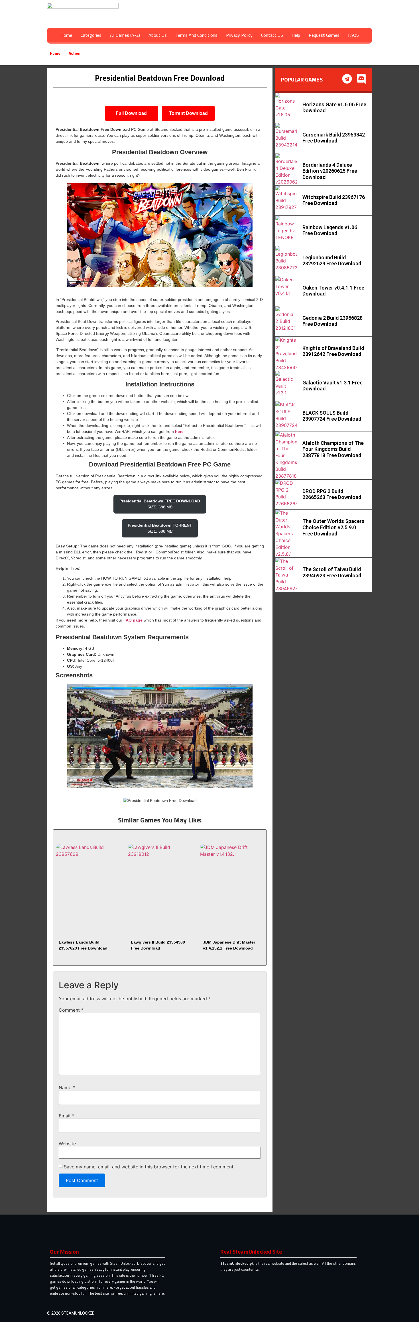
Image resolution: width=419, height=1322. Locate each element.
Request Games (324, 35)
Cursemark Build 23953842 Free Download (333, 138)
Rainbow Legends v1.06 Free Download (329, 230)
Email (66, 1115)
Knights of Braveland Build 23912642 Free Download (333, 351)
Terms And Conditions (196, 35)
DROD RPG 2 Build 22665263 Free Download (331, 494)
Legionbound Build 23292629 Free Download (331, 260)
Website (67, 1143)
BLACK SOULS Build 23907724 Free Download (331, 416)
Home (66, 35)
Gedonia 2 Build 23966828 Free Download (332, 321)
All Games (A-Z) (125, 35)
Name (67, 1087)
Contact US (272, 35)
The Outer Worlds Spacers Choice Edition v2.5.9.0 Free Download (333, 527)
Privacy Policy (239, 35)
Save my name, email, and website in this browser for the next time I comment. (149, 1166)
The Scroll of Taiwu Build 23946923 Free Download (331, 572)
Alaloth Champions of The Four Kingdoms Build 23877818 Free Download (333, 449)
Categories (91, 35)
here (179, 431)
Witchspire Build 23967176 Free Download (333, 200)
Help (296, 35)
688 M (159, 504)
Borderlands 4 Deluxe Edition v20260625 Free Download (329, 171)
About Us (158, 35)
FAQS (353, 35)
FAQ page (133, 620)
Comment (71, 1010)
